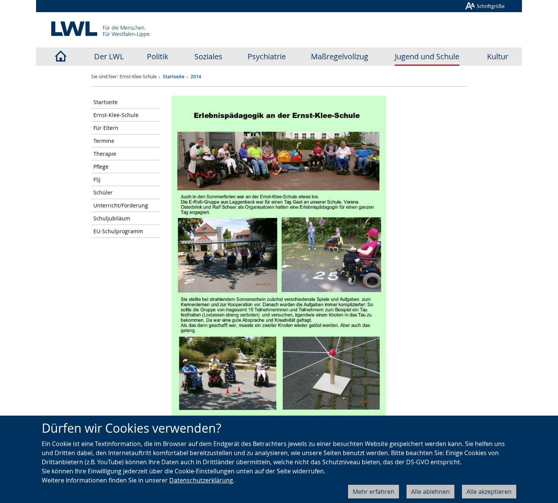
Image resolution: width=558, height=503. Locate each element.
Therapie (104, 153)
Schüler (103, 192)
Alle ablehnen (430, 491)
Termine (103, 140)
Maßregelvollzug (339, 56)
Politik (158, 56)
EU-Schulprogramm (118, 231)
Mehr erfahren (373, 491)
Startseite (173, 76)
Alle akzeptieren (489, 491)
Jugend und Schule (427, 56)
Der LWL (109, 56)
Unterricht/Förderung (120, 205)
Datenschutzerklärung (201, 480)
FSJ (97, 179)
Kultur (497, 56)
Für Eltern (105, 127)
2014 (196, 76)
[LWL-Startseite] (60, 56)
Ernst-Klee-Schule (116, 115)
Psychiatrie (266, 56)
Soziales (208, 56)
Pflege (101, 166)
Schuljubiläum (111, 218)
